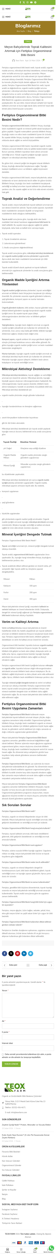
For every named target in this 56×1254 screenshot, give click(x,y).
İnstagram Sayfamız (10, 1210)
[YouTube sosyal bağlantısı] (31, 2)
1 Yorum (17, 1128)
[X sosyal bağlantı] (24, 2)
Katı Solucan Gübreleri (11, 1161)
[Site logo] (28, 9)
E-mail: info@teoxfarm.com (16, 1112)
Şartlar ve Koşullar (9, 1190)
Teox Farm (20, 61)
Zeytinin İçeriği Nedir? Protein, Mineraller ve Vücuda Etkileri (26, 1125)
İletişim (5, 1194)
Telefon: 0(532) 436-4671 (15, 1108)
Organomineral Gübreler (11, 1165)
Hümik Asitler (7, 1156)
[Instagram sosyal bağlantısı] (27, 2)
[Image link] (15, 1087)
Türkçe (36, 31)
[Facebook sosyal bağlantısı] (20, 2)
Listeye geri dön (28, 965)
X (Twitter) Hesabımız (10, 1219)
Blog (29, 31)
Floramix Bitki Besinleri (11, 1152)
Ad (4, 1021)
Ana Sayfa (21, 31)
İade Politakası (7, 1185)
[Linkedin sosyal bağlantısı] (24, 953)
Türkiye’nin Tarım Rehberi (12, 1223)
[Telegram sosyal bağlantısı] (30, 953)
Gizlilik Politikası (8, 1181)
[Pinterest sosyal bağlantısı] (35, 2)
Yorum (5, 990)
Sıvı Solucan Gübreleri (10, 1170)
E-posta (6, 1032)
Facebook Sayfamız (9, 1214)
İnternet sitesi (7, 1043)
